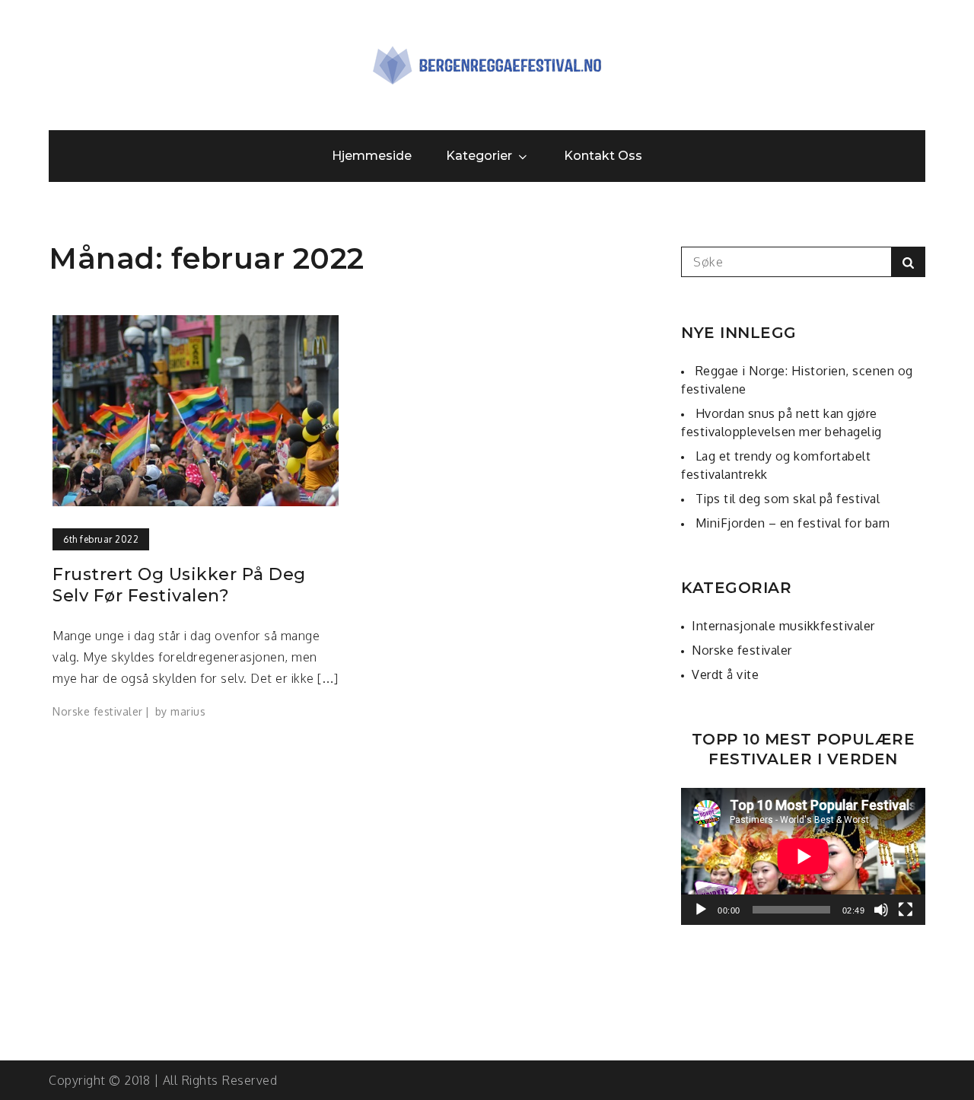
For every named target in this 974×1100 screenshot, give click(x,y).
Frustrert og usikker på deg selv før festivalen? (179, 585)
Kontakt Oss (603, 155)
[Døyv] (881, 909)
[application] (803, 856)
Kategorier (479, 155)
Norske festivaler (98, 711)
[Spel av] (700, 909)
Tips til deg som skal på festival (787, 498)
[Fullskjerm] (905, 909)
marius (187, 711)
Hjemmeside (372, 155)
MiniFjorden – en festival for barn (792, 523)
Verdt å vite (725, 674)
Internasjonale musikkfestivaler (783, 625)
